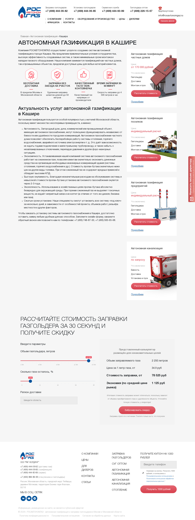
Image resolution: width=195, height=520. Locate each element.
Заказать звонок (167, 21)
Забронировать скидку (137, 410)
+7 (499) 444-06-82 (56, 11)
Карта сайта (119, 516)
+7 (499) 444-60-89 (113, 11)
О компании (54, 19)
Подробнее (137, 102)
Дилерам (134, 19)
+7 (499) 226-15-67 (141, 11)
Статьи (86, 482)
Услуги (69, 19)
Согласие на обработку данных (97, 516)
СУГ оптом (119, 464)
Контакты (69, 23)
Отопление (119, 490)
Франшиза (53, 23)
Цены (122, 19)
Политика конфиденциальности (34, 516)
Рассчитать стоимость (145, 93)
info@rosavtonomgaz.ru (170, 16)
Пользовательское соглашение (66, 516)
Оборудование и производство (96, 19)
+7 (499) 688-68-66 (29, 477)
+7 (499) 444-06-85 (85, 11)
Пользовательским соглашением (159, 476)
